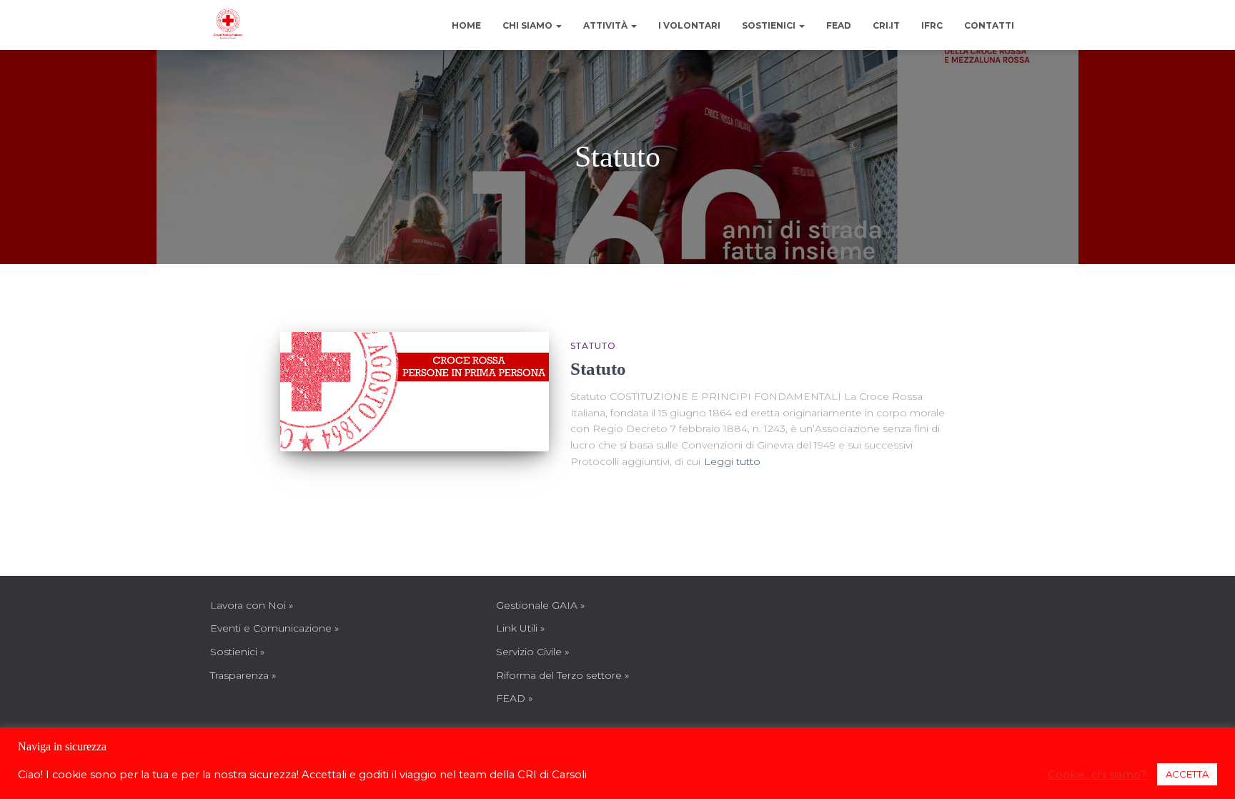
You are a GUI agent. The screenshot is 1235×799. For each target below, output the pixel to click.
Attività (606, 25)
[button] (558, 25)
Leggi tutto (732, 461)
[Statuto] (414, 391)
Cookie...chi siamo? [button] (1097, 774)
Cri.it (886, 25)
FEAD (838, 25)
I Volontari (689, 25)
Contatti (989, 25)
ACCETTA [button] (1187, 774)
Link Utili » (520, 628)
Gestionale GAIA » (540, 605)
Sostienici (770, 25)
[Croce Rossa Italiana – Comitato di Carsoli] (228, 25)
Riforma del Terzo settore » (562, 675)
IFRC (932, 25)
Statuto (592, 345)
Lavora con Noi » (251, 605)
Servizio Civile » (532, 651)
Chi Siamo (528, 25)
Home (466, 25)
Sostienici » (237, 651)
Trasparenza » (243, 675)
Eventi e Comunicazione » (274, 628)
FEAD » (514, 698)
